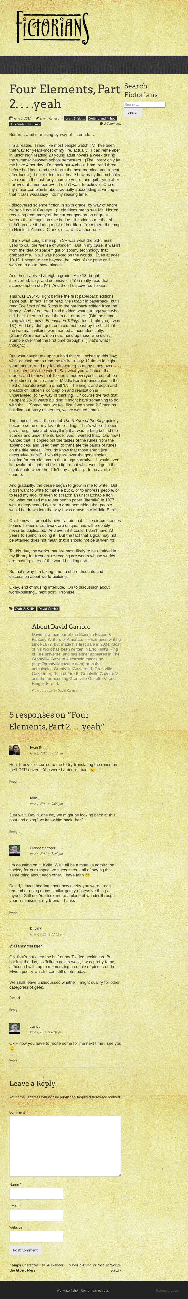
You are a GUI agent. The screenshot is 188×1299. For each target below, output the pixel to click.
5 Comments (112, 123)
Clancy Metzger (42, 847)
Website (15, 1227)
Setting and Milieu (102, 118)
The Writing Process (25, 124)
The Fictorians (84, 53)
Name (15, 1184)
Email (15, 1205)
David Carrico (49, 118)
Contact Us (113, 53)
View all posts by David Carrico (57, 690)
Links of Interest (145, 53)
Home (59, 53)
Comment (18, 1112)
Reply (14, 781)
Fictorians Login (167, 1290)
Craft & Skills (75, 118)
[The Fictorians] (52, 42)
